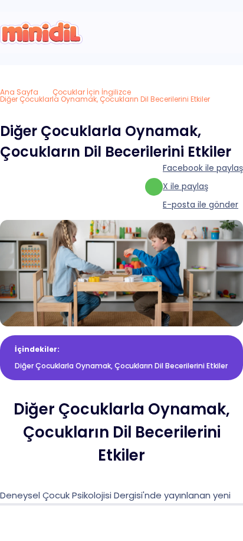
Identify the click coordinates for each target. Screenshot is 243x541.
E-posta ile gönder (200, 204)
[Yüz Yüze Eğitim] (121, 523)
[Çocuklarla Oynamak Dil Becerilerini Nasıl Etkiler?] (41, 32)
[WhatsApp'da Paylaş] (154, 187)
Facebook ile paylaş (203, 168)
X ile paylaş (185, 186)
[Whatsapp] (217, 523)
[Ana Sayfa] (25, 523)
